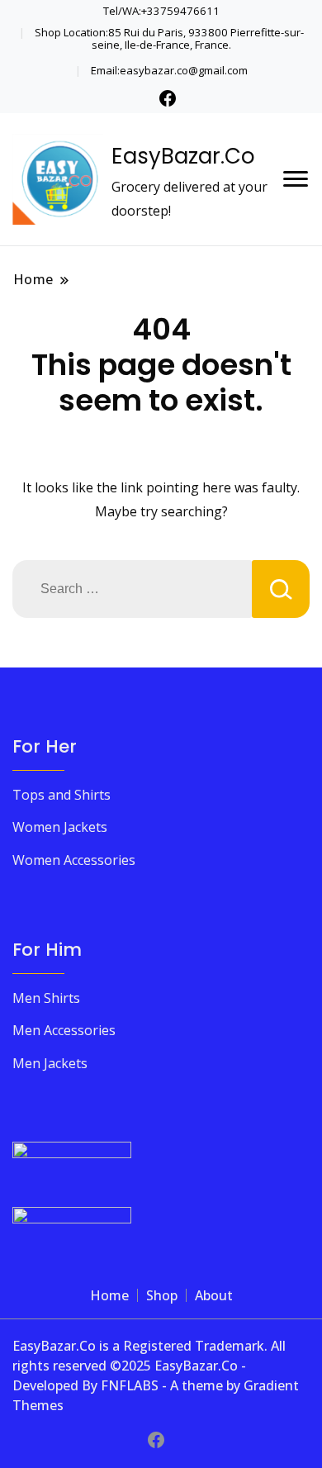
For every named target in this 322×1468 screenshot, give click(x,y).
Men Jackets (50, 1063)
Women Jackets (59, 827)
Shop (162, 1295)
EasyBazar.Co (183, 156)
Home (109, 1295)
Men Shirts (46, 998)
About (214, 1295)
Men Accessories (64, 1030)
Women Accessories (73, 860)
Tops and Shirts (61, 795)
